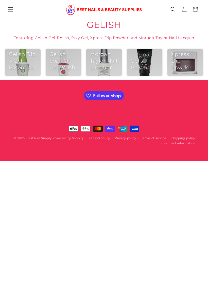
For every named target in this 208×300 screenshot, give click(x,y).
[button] (10, 9)
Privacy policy (125, 138)
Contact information (179, 143)
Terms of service (153, 138)
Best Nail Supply (38, 138)
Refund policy (99, 138)
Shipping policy (183, 138)
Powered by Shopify (68, 138)
